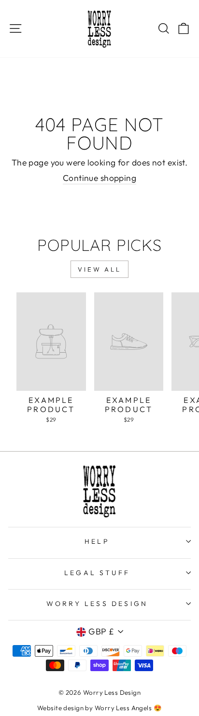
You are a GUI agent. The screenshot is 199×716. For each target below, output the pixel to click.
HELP (97, 541)
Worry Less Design (97, 603)
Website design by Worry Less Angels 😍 (99, 708)
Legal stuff (97, 572)
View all (99, 269)
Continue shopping (99, 178)
